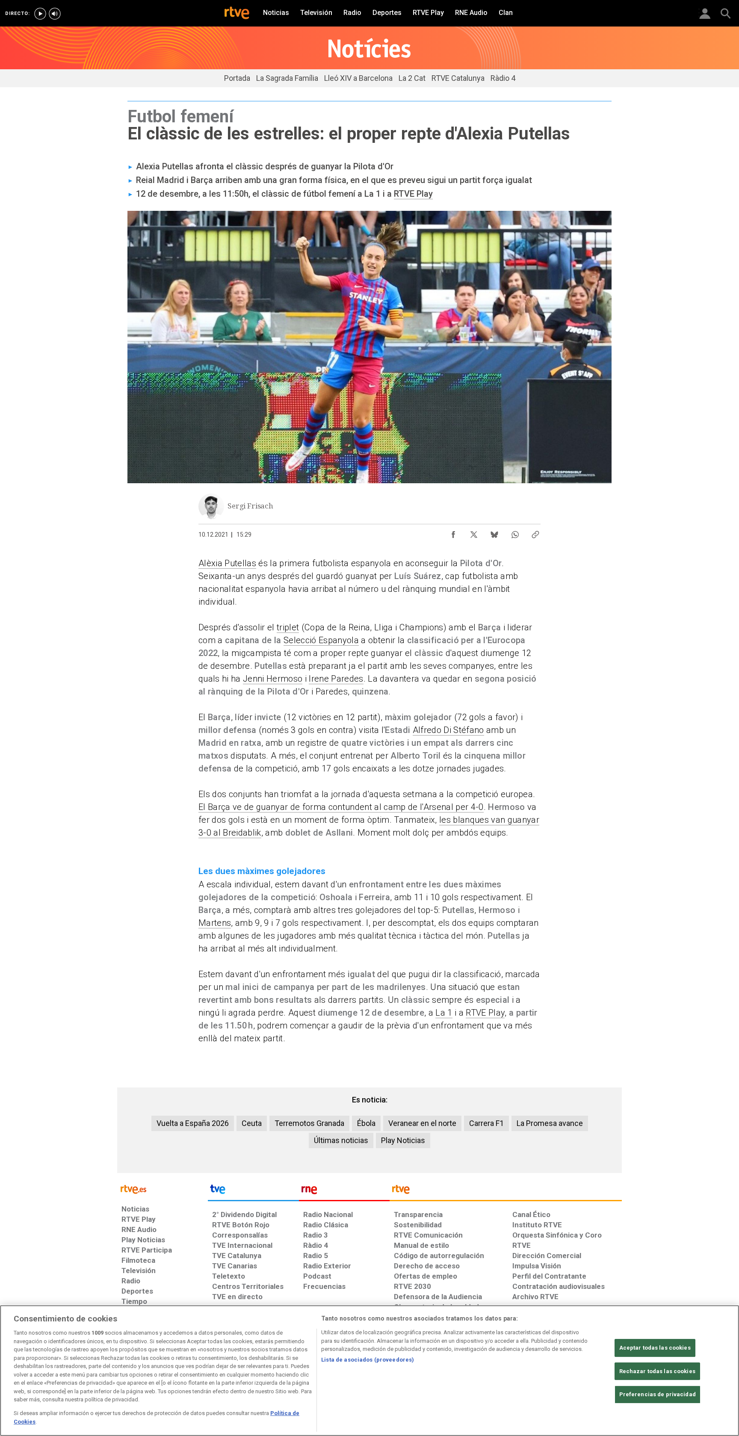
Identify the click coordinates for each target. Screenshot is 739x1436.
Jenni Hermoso (272, 679)
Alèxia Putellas (227, 563)
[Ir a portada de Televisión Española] (253, 1191)
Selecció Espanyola (321, 640)
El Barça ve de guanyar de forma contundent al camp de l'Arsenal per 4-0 (341, 807)
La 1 (443, 1013)
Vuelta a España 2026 (193, 1123)
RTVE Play (413, 194)
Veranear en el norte (422, 1123)
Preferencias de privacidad (657, 1394)
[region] (369, 1370)
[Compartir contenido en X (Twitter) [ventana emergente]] (474, 532)
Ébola (366, 1123)
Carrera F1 (486, 1123)
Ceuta (252, 1123)
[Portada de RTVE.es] (237, 13)
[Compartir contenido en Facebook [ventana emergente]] (453, 532)
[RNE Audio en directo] (55, 13)
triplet (288, 627)
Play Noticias (403, 1140)
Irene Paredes (336, 679)
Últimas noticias (341, 1140)
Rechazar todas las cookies (657, 1371)
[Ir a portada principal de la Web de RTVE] (162, 1189)
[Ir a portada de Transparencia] (506, 1191)
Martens (214, 923)
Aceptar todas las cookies (655, 1347)
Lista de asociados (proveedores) (367, 1359)
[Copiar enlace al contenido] (535, 532)
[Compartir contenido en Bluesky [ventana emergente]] (494, 532)
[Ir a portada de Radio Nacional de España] (344, 1191)
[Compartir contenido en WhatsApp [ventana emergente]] (515, 532)
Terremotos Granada (309, 1123)
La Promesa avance (550, 1123)
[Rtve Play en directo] (40, 13)
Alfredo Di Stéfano (448, 730)
